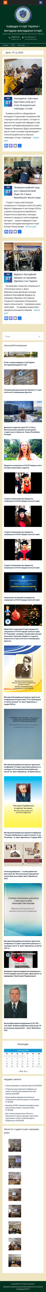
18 (7, 1064)
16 (33, 1061)
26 (12, 1066)
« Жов (21, 1071)
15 (27, 1061)
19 (12, 1064)
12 (12, 1061)
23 (33, 1064)
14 (22, 1061)
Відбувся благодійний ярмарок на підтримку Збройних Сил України (25, 277)
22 (27, 1064)
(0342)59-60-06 (15, 37)
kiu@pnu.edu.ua (16, 39)
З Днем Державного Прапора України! (19, 1086)
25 (7, 1066)
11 (7, 1061)
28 (22, 1066)
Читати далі (30, 226)
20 (17, 1064)
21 (22, 1064)
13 (17, 1061)
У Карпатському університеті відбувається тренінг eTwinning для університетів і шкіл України (21, 1091)
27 (17, 1066)
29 (27, 1066)
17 (39, 1061)
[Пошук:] (22, 336)
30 (33, 1066)
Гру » (25, 1071)
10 (39, 1059)
